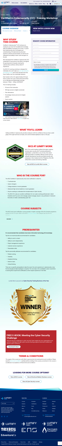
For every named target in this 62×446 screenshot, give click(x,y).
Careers (23, 410)
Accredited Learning (35, 410)
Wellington (44, 403)
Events (40, 3)
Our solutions (24, 2)
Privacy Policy (3, 442)
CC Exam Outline (32, 213)
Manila (53, 410)
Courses (3, 14)
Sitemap (40, 442)
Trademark (35, 442)
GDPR (29, 442)
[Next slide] (29, 30)
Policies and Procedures (13, 442)
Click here (19, 118)
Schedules (33, 401)
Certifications (33, 403)
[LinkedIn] (2, 416)
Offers (36, 3)
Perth (53, 403)
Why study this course (7, 30)
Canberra (54, 406)
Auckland (44, 401)
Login (55, 1)
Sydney (43, 408)
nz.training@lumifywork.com (30, 416)
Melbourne (44, 410)
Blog (44, 3)
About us (31, 3)
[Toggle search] (47, 3)
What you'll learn (17, 30)
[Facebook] (4, 416)
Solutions (23, 403)
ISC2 (7, 14)
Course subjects (26, 30)
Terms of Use (22, 442)
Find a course (15, 2)
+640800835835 (46, 1)
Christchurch (44, 406)
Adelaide (53, 408)
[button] (15, 30)
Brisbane (53, 401)
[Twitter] (7, 416)
